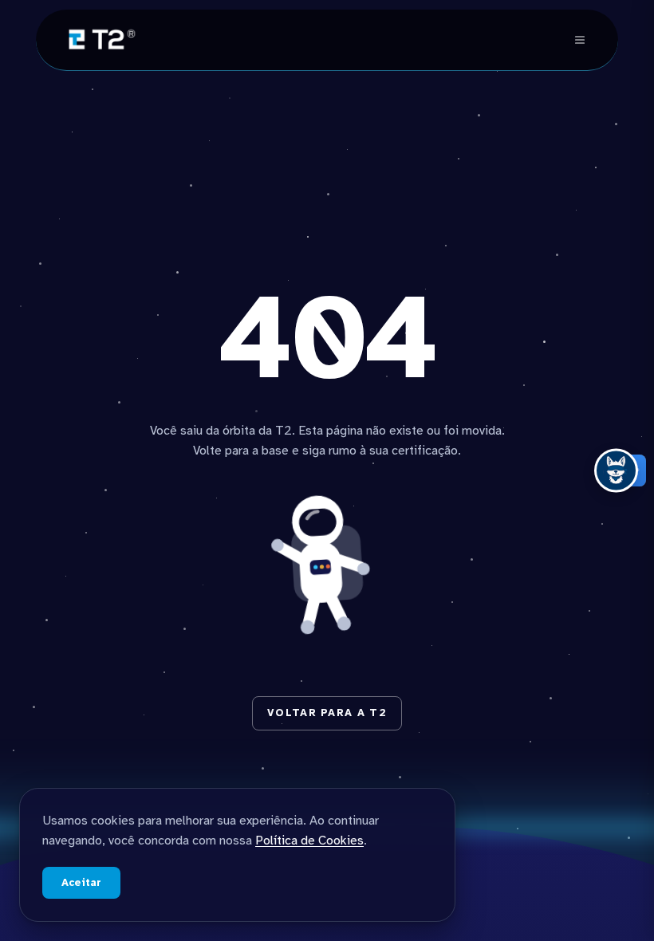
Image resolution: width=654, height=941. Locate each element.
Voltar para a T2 (327, 713)
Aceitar (81, 882)
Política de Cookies (309, 840)
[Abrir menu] (580, 40)
